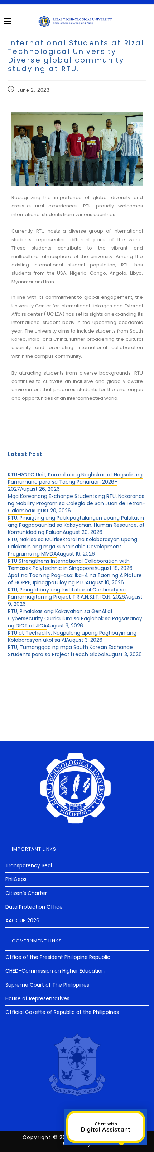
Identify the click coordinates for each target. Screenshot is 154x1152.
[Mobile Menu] (7, 21)
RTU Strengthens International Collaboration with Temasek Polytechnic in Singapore (69, 564)
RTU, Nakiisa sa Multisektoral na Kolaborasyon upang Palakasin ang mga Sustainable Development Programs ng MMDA (72, 546)
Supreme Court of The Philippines (47, 984)
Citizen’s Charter (26, 893)
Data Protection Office (34, 906)
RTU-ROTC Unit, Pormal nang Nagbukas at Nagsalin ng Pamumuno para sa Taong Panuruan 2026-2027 (75, 482)
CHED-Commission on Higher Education (55, 970)
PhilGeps (16, 879)
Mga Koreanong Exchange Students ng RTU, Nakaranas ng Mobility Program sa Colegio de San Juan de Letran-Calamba (76, 503)
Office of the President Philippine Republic (57, 957)
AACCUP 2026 (22, 920)
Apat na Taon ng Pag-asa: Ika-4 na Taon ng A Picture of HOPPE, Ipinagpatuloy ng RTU (75, 579)
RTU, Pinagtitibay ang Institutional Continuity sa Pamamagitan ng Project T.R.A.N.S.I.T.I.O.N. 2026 (67, 593)
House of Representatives (37, 998)
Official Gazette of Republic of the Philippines (62, 1012)
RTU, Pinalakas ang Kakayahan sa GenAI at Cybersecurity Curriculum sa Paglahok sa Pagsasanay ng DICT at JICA (75, 618)
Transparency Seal (28, 865)
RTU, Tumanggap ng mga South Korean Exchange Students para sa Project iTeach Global (70, 651)
